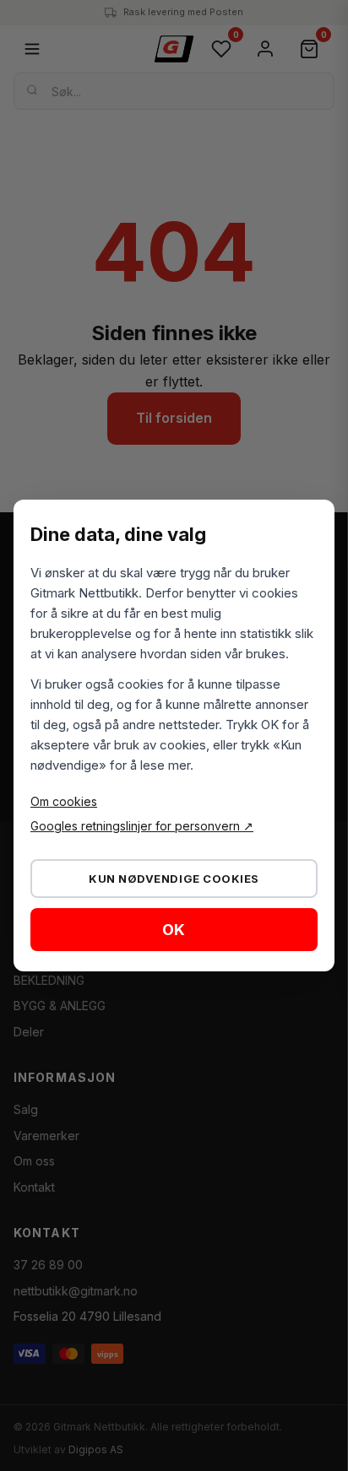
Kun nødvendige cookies (173, 878)
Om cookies (63, 801)
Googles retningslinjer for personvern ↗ (141, 826)
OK (173, 929)
